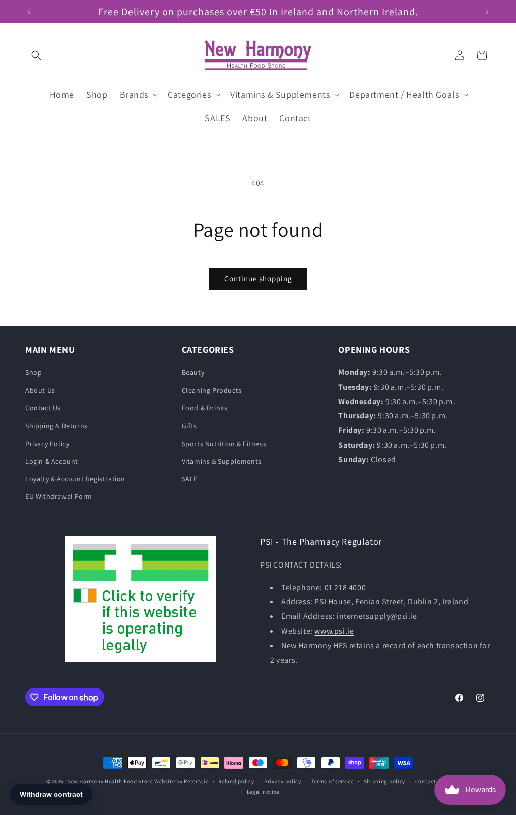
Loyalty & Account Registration (75, 478)
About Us (40, 390)
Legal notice (263, 791)
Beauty (193, 372)
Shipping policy (385, 781)
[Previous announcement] (29, 11)
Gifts (189, 425)
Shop (33, 372)
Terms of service (332, 781)
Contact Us (43, 407)
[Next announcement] (487, 11)
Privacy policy (282, 781)
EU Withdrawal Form (58, 496)
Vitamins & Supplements (222, 461)
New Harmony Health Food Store (110, 781)
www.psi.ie (334, 630)
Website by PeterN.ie (181, 781)
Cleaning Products (212, 390)
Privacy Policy (47, 443)
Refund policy (236, 781)
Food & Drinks (205, 407)
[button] (36, 55)
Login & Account (51, 461)
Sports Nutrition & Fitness (224, 443)
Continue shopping (258, 278)
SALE (190, 478)
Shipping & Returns (56, 425)
